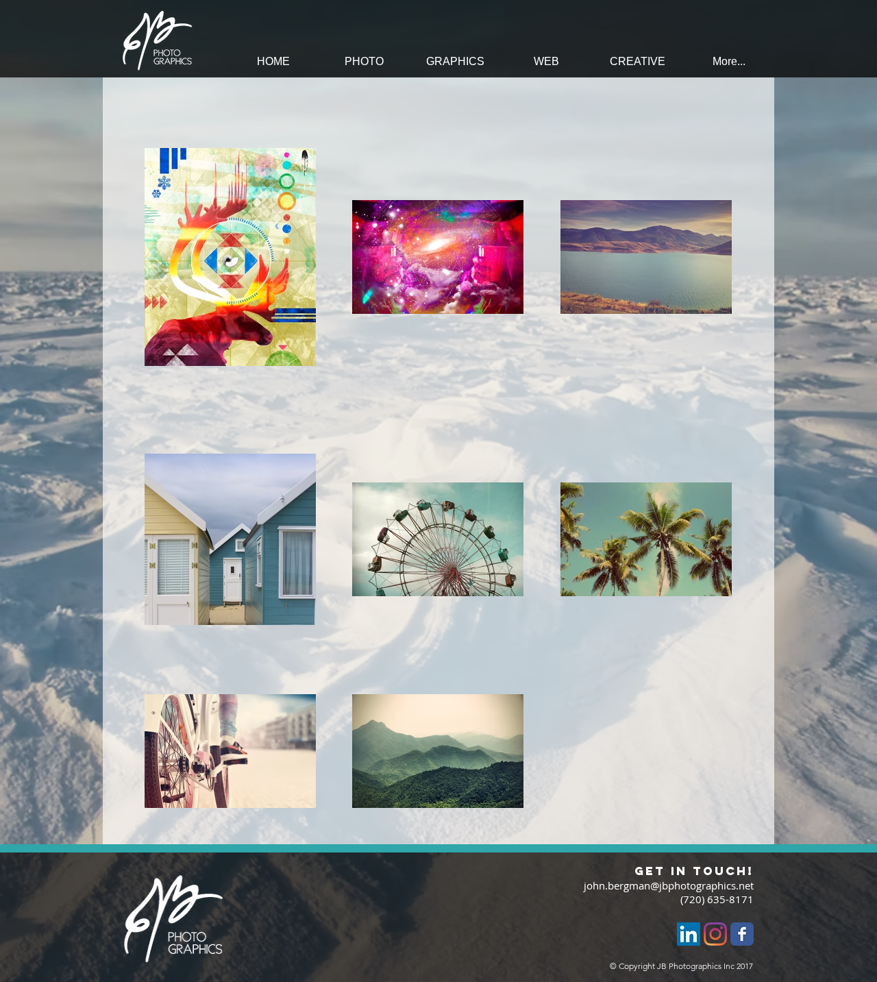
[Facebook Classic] (742, 934)
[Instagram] (715, 934)
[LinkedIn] (688, 934)
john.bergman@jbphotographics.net (669, 885)
